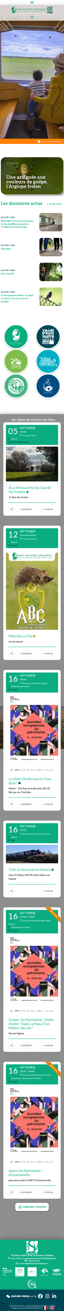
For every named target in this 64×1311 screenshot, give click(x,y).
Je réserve (26, 509)
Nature (14, 439)
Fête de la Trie (20, 636)
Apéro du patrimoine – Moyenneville (26, 1173)
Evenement (16, 1078)
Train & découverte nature (30, 869)
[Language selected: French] (50, 1307)
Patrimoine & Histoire (20, 686)
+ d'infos (48, 509)
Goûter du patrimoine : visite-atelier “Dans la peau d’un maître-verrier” (31, 1024)
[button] (32, 2)
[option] (53, 1308)
